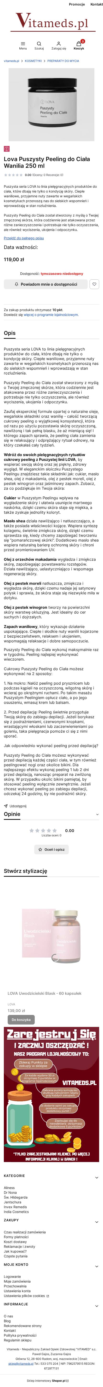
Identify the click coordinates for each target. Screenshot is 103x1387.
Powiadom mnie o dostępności (49, 284)
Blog (7, 1321)
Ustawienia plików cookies (25, 1296)
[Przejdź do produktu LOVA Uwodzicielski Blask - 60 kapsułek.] (51, 935)
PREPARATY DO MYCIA (63, 61)
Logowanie (12, 1276)
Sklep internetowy (46, 1380)
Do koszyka (21, 1020)
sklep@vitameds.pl (21, 1363)
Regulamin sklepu (17, 1340)
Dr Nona (10, 1192)
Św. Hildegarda (16, 1197)
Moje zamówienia (17, 1281)
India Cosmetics (16, 1212)
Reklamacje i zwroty (19, 1246)
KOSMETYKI (33, 61)
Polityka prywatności (20, 1335)
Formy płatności (16, 1237)
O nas (8, 1316)
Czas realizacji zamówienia (25, 1232)
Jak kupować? (15, 1251)
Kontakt (10, 1330)
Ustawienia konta (17, 1291)
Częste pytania (16, 1256)
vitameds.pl (11, 61)
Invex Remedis (15, 1207)
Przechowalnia (15, 1286)
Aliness (9, 1188)
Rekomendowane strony (23, 1326)
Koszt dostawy (15, 1242)
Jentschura (12, 1202)
